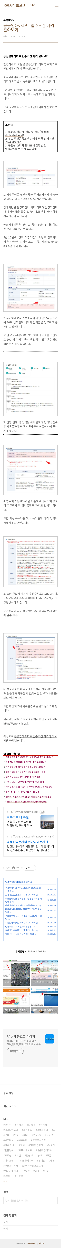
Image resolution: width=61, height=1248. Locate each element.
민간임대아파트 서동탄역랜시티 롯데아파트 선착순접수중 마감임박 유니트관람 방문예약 (30, 848)
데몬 (52, 1160)
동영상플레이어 (12, 1170)
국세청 (43, 1124)
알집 (16, 1135)
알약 (37, 1170)
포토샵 (8, 1155)
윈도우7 (37, 1135)
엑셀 (18, 1155)
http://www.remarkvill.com (22, 811)
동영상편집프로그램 (33, 1165)
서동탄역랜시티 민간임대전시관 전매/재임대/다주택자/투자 (29, 842)
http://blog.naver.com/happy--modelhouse (27, 836)
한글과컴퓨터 (11, 1165)
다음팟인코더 (36, 1145)
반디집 (8, 1124)
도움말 (49, 1135)
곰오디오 (9, 1140)
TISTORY (31, 1243)
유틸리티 (23, 1140)
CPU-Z (31, 1124)
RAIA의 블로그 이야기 (19, 5)
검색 (54, 1200)
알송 (27, 1170)
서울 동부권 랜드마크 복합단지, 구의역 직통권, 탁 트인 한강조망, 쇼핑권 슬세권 (19, 823)
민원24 (29, 1155)
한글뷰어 (9, 1150)
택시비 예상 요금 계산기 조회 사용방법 (21, 905)
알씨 (22, 1145)
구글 (49, 1155)
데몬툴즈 (27, 1130)
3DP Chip (10, 1145)
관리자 (42, 1243)
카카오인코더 (11, 1130)
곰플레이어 (42, 1130)
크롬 (7, 1135)
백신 (26, 1135)
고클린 (8, 1176)
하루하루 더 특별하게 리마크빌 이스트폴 (19, 817)
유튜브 (19, 1176)
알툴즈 (51, 1145)
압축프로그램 (39, 1140)
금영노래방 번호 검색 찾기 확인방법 (20, 922)
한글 (46, 1170)
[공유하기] (13, 867)
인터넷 (19, 1124)
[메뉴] (57, 5)
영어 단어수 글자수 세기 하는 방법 (19, 933)
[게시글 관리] (18, 867)
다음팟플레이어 (44, 1150)
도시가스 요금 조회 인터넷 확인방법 (20, 894)
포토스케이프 (25, 1150)
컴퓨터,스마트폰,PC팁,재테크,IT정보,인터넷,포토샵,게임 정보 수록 (24, 1042)
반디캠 (41, 1160)
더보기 (6, 1181)
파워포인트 (10, 1160)
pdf (40, 1155)
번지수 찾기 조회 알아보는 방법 (18, 926)
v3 (54, 1130)
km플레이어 (27, 1160)
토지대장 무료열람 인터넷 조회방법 (20, 930)
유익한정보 (10, 881)
